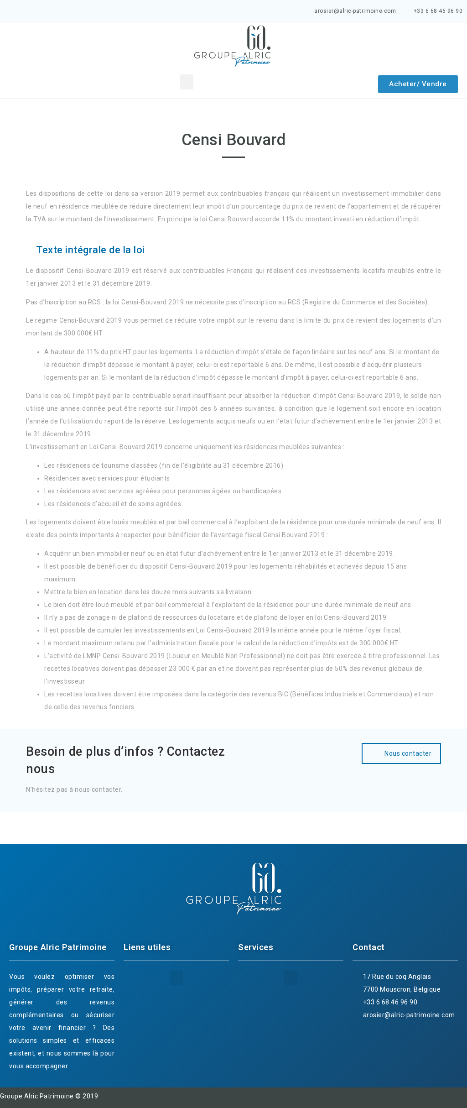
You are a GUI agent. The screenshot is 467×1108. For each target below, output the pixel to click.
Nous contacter (407, 753)
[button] (186, 81)
